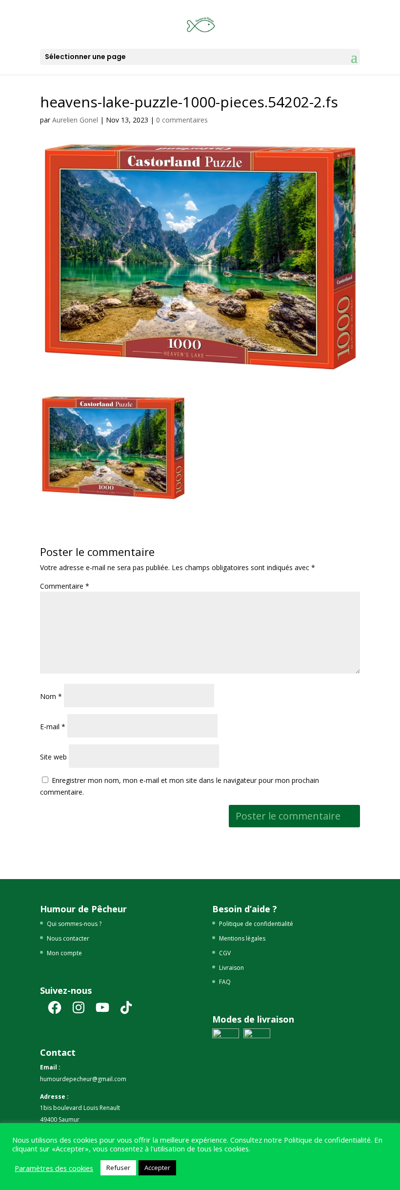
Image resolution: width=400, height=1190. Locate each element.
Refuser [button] (118, 1167)
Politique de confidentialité (256, 924)
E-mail (52, 726)
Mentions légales (242, 938)
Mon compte (64, 953)
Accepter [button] (157, 1167)
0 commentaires (182, 119)
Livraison (231, 968)
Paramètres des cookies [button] (54, 1168)
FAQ (225, 982)
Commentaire (64, 586)
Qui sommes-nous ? (74, 924)
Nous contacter (68, 938)
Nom (51, 696)
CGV (225, 953)
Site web (53, 756)
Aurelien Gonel (75, 119)
